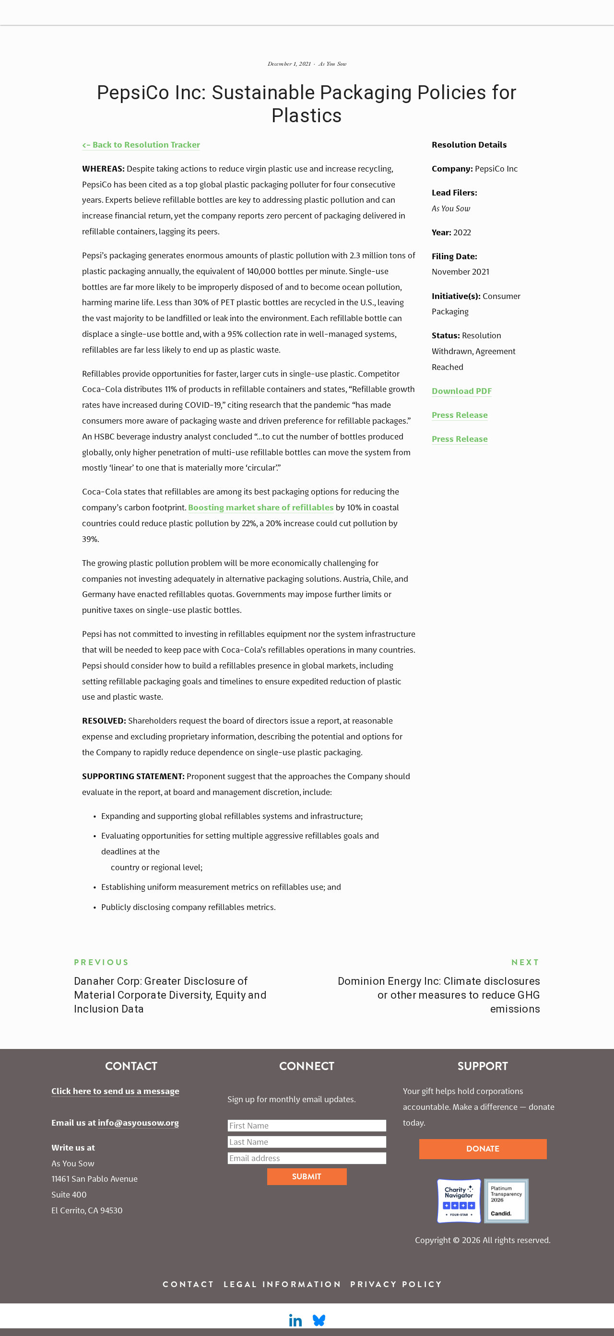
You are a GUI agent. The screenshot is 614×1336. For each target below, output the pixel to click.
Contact (189, 1284)
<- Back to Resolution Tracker (141, 145)
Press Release (460, 415)
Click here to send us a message (115, 1091)
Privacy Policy (396, 1284)
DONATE (482, 1149)
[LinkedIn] (295, 1320)
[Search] (14, 12)
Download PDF (462, 391)
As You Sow (332, 63)
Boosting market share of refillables (261, 507)
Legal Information (283, 1284)
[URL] (319, 1320)
